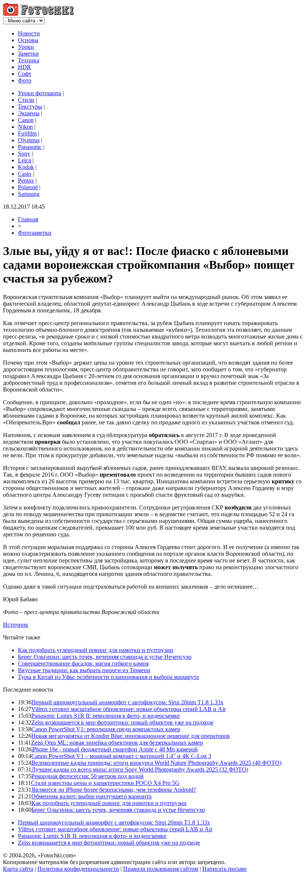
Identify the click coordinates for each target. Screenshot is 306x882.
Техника (28, 60)
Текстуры (30, 106)
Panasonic (30, 147)
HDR (24, 67)
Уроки (26, 47)
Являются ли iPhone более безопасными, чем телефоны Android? (113, 789)
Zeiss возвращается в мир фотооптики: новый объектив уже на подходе (122, 722)
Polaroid (28, 187)
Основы (28, 40)
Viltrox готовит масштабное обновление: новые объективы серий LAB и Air (128, 709)
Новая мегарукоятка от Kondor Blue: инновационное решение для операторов (130, 736)
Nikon (25, 127)
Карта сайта (18, 869)
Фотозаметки (34, 233)
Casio (24, 174)
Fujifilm (27, 133)
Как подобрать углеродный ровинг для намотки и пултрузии (95, 650)
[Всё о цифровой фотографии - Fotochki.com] (38, 13)
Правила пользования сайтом (160, 869)
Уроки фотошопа (39, 93)
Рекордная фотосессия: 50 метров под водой (87, 776)
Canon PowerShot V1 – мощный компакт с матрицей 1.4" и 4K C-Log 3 (121, 756)
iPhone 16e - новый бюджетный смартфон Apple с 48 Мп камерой (114, 749)
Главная (28, 219)
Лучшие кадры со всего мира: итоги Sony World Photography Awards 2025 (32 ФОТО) (139, 769)
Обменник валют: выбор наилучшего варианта (91, 796)
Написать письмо (224, 869)
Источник (15, 624)
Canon (26, 120)
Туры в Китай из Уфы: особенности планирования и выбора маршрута (108, 677)
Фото (24, 80)
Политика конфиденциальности (78, 869)
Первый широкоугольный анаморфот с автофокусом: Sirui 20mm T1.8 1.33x (127, 702)
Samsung (29, 194)
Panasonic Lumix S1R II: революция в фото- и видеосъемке (105, 716)
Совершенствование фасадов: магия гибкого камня (83, 663)
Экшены (29, 113)
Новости (29, 33)
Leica (24, 160)
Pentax (26, 180)
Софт (24, 74)
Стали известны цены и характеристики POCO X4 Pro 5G (105, 783)
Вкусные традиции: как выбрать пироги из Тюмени (84, 670)
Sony (24, 153)
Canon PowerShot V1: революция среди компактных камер (105, 729)
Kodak (26, 167)
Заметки (28, 53)
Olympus (29, 140)
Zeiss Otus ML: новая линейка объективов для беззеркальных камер (117, 742)
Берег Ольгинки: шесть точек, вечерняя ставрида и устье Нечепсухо (104, 657)
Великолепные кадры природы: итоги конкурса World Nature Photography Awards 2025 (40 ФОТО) (156, 763)
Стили (26, 100)
